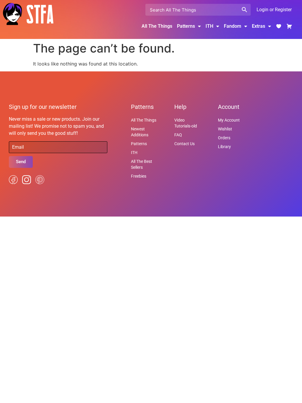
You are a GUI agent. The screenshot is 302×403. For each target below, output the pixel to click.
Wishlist (225, 129)
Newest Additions (139, 132)
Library (224, 146)
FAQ (178, 134)
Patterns (139, 143)
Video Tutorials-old (185, 123)
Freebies (138, 176)
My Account (229, 120)
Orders (224, 137)
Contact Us (184, 143)
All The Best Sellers (141, 164)
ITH (209, 26)
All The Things (157, 26)
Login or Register (274, 9)
